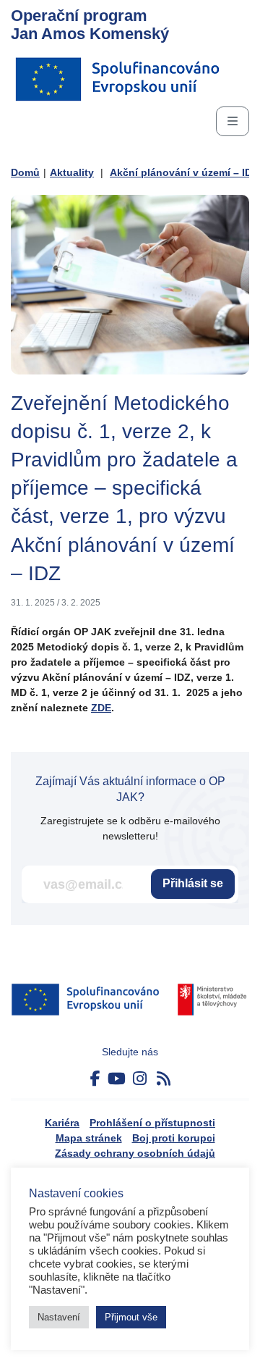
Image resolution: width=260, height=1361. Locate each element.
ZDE (101, 707)
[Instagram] (140, 1079)
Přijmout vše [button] (131, 1317)
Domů (25, 172)
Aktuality (72, 172)
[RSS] (163, 1079)
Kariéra (62, 1122)
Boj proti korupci (173, 1138)
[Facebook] (95, 1079)
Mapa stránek (89, 1138)
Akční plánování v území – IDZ (184, 172)
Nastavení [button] (59, 1317)
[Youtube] (117, 1079)
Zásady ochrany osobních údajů (135, 1153)
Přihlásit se (192, 883)
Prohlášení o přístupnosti (152, 1122)
